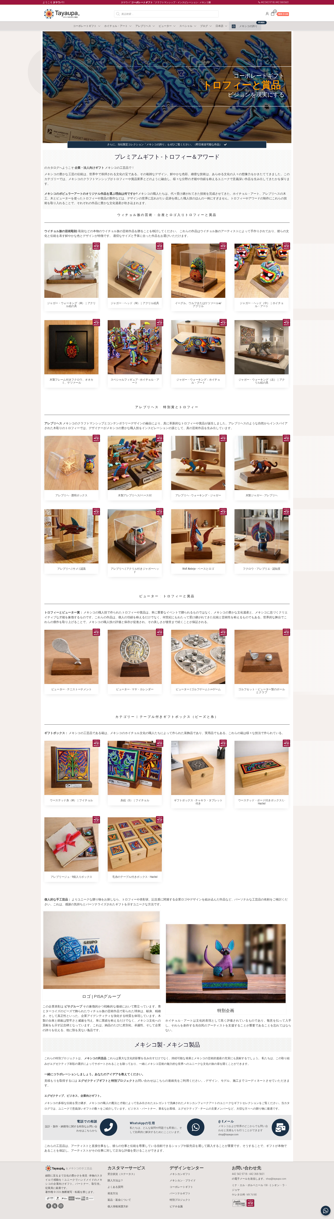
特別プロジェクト (180, 1199)
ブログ (204, 26)
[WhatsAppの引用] (195, 1127)
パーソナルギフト (180, 1193)
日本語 (219, 26)
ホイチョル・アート (116, 26)
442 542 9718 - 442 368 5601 (248, 1174)
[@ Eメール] (280, 1127)
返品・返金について (119, 1199)
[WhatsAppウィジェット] (326, 1211)
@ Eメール (226, 1121)
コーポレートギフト (85, 26)
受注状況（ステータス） (122, 1174)
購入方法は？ (115, 1180)
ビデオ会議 (176, 1206)
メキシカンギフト (180, 1174)
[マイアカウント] (267, 13)
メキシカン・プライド (183, 1180)
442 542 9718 (267, 2)
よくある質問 (115, 1187)
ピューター (165, 26)
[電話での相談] (108, 1127)
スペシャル (185, 26)
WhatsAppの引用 (142, 1123)
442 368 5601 (282, 2)
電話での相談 (87, 1121)
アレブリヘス (143, 26)
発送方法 (113, 1193)
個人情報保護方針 (118, 1206)
